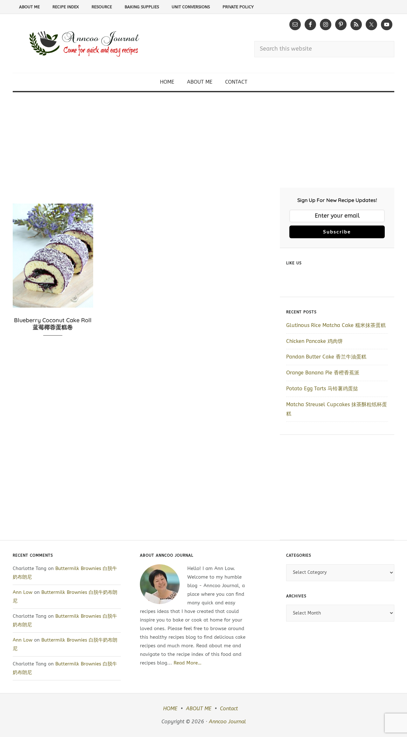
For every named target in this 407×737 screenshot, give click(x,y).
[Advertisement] (203, 139)
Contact (229, 709)
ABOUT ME (198, 709)
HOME (170, 709)
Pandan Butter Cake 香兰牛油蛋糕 (326, 357)
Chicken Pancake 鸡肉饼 (314, 341)
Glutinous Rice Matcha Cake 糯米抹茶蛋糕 (336, 325)
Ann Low (22, 592)
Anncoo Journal (227, 722)
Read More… (188, 663)
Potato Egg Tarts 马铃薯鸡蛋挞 (322, 389)
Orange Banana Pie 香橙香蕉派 (322, 373)
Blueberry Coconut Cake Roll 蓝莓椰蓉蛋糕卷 (53, 323)
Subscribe (337, 231)
